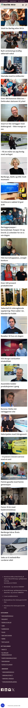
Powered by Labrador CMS (14, 705)
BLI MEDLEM (5, 652)
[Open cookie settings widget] (3, 705)
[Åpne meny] (23, 5)
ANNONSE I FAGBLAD (8, 678)
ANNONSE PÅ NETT (7, 675)
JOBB (3, 625)
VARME (3, 638)
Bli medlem (21, 1)
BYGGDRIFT (5, 619)
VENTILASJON (5, 642)
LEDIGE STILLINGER (7, 664)
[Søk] (26, 5)
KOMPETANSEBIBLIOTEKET (9, 658)
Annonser (13, 1)
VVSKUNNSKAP (6, 661)
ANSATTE (4, 649)
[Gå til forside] (8, 4)
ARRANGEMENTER (7, 655)
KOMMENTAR (5, 629)
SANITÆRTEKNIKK (7, 635)
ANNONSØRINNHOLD (7, 616)
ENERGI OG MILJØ (6, 622)
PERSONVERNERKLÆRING (9, 682)
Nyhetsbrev (4, 1)
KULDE (3, 632)
